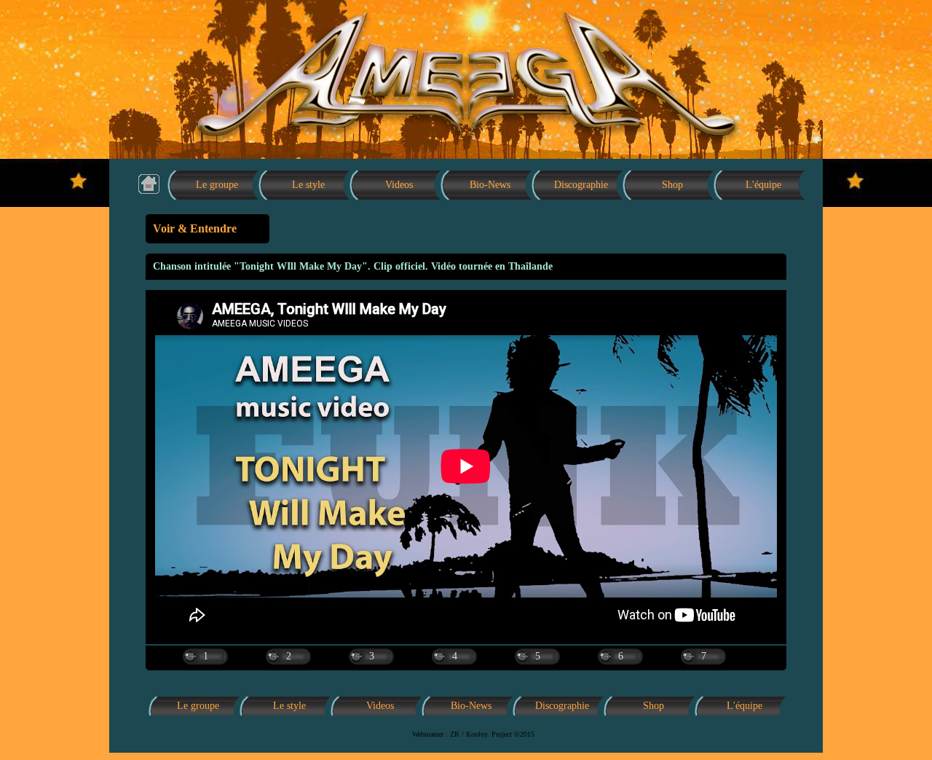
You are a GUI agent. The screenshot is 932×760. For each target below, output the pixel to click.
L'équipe (763, 184)
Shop (672, 184)
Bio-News (490, 184)
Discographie (581, 184)
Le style (308, 184)
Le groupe (217, 184)
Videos (399, 184)
